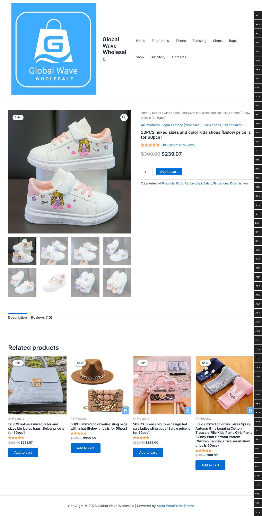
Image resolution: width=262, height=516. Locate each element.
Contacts (179, 57)
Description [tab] (17, 317)
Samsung (199, 41)
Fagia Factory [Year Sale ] (181, 125)
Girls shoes (172, 113)
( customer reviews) (178, 145)
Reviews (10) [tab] (41, 317)
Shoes (217, 41)
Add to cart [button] (23, 452)
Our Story (157, 57)
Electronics (160, 41)
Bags (233, 41)
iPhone (180, 41)
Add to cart (169, 171)
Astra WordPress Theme (175, 506)
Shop (140, 57)
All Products (150, 125)
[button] (124, 117)
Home (140, 41)
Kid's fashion (233, 125)
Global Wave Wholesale (114, 49)
